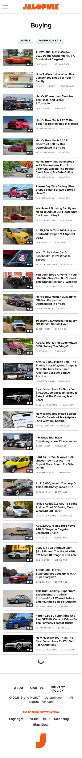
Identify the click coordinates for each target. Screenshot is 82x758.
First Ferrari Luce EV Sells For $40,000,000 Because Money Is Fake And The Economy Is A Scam (56, 395)
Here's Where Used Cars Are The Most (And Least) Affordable (54, 100)
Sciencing (61, 719)
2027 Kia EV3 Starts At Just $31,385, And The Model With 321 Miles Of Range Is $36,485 (56, 551)
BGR (46, 719)
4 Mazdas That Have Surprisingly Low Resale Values (56, 439)
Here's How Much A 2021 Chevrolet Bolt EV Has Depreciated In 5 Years (52, 144)
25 (31, 198)
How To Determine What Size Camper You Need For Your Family (55, 78)
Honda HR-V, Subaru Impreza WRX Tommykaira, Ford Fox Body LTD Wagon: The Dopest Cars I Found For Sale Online (55, 167)
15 (31, 308)
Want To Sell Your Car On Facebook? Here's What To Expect (53, 256)
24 (31, 377)
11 (31, 152)
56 (31, 560)
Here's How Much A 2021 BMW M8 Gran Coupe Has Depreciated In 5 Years (56, 300)
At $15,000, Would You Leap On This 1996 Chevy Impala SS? (56, 485)
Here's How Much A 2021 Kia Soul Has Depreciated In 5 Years (57, 122)
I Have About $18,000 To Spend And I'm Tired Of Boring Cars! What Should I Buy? (56, 507)
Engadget (16, 719)
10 (31, 175)
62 (31, 403)
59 (31, 242)
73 (31, 582)
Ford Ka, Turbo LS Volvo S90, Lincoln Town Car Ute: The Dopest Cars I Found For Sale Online (55, 462)
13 (31, 627)
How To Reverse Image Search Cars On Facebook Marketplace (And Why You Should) (56, 417)
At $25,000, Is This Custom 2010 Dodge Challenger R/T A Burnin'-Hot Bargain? (55, 56)
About (19, 688)
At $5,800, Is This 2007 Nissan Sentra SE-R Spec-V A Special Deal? (56, 234)
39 (31, 286)
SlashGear (41, 724)
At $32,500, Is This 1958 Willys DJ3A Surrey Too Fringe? (56, 344)
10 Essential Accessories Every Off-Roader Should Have (56, 322)
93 (31, 493)
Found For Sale (50, 40)
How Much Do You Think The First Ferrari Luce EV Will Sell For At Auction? (55, 641)
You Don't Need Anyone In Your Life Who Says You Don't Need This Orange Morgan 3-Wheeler (56, 278)
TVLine (33, 719)
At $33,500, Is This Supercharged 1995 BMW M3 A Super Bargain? (56, 573)
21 (31, 330)
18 (31, 448)
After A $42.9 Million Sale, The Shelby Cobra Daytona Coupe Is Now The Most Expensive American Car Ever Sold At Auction (56, 369)
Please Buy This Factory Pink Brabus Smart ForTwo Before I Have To (55, 190)
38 (31, 264)
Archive (37, 688)
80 (31, 353)
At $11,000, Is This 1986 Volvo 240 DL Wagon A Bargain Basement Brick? (55, 529)
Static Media (29, 697)
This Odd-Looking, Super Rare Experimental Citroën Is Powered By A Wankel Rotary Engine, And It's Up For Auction (56, 596)
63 (31, 650)
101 (30, 538)
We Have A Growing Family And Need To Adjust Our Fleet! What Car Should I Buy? (56, 212)
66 (31, 64)
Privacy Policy (58, 689)
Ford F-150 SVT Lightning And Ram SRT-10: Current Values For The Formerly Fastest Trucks (57, 619)
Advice (25, 40)
